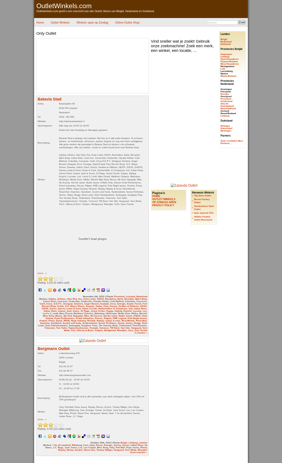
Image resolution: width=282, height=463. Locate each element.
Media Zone (124, 313)
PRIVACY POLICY (163, 205)
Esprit (130, 304)
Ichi (131, 308)
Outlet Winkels (60, 22)
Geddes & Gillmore (128, 306)
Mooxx (58, 316)
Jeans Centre (98, 311)
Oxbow (49, 318)
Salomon (45, 323)
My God (68, 316)
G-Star (60, 306)
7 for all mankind (61, 445)
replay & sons (112, 320)
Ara (80, 299)
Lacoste (137, 311)
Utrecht (224, 103)
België (124, 442)
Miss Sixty (48, 316)
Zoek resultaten (229, 141)
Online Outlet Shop (127, 22)
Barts (120, 299)
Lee (145, 311)
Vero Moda (130, 450)
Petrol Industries (85, 318)
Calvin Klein (49, 301)
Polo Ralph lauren (137, 318)
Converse (141, 301)
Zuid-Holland (227, 106)
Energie (121, 304)
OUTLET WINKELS (163, 199)
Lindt (55, 313)
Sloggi (137, 323)
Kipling (118, 311)
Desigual (68, 304)
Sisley (129, 323)
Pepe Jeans (132, 447)
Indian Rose (140, 308)
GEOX (143, 306)
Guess (53, 308)
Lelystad (130, 296)
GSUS (45, 308)
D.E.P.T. (58, 304)
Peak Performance (64, 318)
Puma (51, 320)
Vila (73, 330)
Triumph (93, 328)
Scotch (78, 450)
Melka (135, 313)
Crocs (49, 304)
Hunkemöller (105, 308)
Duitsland (226, 44)
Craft (42, 304)
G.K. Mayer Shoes (74, 306)
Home (40, 22)
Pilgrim (107, 318)
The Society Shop (108, 325)
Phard (143, 447)
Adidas (52, 299)
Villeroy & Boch (84, 330)
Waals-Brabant (228, 76)
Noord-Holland (228, 108)
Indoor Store (50, 311)
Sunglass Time (89, 325)
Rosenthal (141, 320)
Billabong (77, 445)
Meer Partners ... (232, 142)
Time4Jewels (139, 325)
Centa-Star (74, 301)
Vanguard (136, 328)
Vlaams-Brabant (229, 61)
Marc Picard (65, 313)
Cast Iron (62, 301)
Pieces (98, 318)
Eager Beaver (91, 304)
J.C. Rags (58, 447)
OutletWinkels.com (64, 5)
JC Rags (84, 311)
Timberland (125, 325)
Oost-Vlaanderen (230, 59)
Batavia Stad (49, 99)
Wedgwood (110, 330)
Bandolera (110, 299)
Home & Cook (89, 308)
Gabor (99, 306)
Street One (89, 450)
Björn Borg (141, 299)
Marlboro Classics (83, 313)
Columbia (130, 301)
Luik (223, 68)
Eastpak (104, 304)
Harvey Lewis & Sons (69, 308)
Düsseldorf (226, 128)
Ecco (113, 304)
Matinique (100, 313)
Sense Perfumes (107, 323)
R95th (67, 320)
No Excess (96, 316)
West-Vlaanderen (230, 64)
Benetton (129, 299)
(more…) (42, 273)
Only (144, 316)
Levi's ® (47, 313)
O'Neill (137, 316)
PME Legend (119, 318)
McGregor (111, 313)
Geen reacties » (138, 452)
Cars (85, 445)
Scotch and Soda (72, 323)
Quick (59, 320)
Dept (92, 445)
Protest (43, 320)
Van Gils (125, 328)
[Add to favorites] (103, 289)
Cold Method (117, 301)
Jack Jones (73, 311)
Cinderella (86, 301)
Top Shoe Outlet (202, 195)
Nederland (141, 296)
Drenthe (225, 94)
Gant (105, 306)
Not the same (110, 316)
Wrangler (121, 330)
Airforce (61, 299)
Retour (70, 450)
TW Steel (114, 328)
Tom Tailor (61, 328)
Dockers (78, 304)
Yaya (130, 330)
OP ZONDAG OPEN (164, 202)
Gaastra (90, 306)
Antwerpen (226, 54)
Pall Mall (120, 447)
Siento (121, 323)
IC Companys (120, 308)
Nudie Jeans (125, 316)
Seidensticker (89, 323)
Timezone (50, 328)
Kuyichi (127, 311)
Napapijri (78, 316)
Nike (86, 316)
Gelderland (226, 101)
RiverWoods (128, 320)
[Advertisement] (114, 28)
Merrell (143, 313)
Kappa (109, 311)
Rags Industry (78, 320)
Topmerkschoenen (78, 328)
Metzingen (226, 130)
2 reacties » (141, 333)
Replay (100, 320)
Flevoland (119, 296)
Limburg (133, 442)
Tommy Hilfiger (104, 450)
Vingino (99, 330)
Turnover (104, 328)
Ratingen (225, 126)
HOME (156, 196)
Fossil (138, 304)
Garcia (113, 306)
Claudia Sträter (101, 301)
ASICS (100, 299)
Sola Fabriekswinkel (56, 325)
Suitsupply (74, 325)
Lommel (143, 442)
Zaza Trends (140, 330)
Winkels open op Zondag (92, 22)
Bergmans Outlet (54, 348)
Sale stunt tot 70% (203, 213)
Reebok (91, 320)
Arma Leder (89, 299)
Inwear (61, 311)
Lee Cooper (90, 447)
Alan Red (72, 299)
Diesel (99, 445)
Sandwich (56, 323)
